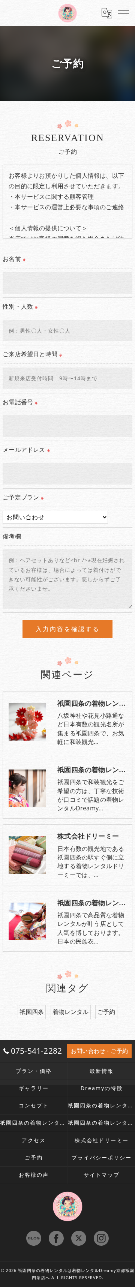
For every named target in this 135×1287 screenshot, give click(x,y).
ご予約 (106, 1012)
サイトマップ (102, 1175)
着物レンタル (70, 1012)
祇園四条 (32, 1012)
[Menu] (123, 13)
